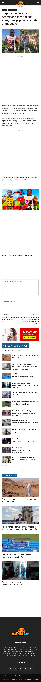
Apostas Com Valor (33, 676)
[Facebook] (10, 669)
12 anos (9, 255)
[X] (26, 669)
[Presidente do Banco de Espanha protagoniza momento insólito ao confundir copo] (6, 413)
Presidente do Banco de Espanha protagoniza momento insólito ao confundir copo (23, 413)
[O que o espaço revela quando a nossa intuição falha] (6, 357)
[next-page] (6, 466)
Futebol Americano (18, 255)
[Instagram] (15, 669)
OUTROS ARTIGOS (11, 350)
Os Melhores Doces (8, 676)
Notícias (10, 10)
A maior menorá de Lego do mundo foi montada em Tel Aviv (11, 319)
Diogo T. (6, 27)
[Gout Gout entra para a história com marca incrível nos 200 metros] (6, 376)
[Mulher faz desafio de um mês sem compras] (6, 431)
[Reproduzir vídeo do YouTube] (20, 199)
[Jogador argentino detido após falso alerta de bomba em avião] (6, 394)
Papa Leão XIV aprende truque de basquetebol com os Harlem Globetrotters (23, 450)
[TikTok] (20, 669)
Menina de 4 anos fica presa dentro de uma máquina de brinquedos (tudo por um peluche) (30, 320)
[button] (3, 2)
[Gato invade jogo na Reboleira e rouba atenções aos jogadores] (6, 404)
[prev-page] (3, 466)
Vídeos (15, 10)
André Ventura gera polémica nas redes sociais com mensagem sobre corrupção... (20, 528)
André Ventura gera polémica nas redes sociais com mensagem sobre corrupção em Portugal (24, 367)
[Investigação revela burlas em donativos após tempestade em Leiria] (6, 422)
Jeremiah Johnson (29, 255)
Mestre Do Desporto (20, 676)
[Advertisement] (20, 80)
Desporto (4, 10)
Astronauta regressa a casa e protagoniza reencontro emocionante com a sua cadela (25, 385)
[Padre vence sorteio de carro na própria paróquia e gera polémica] (6, 459)
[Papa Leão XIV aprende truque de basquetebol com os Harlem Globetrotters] (6, 450)
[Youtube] (31, 669)
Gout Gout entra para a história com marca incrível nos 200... (17, 555)
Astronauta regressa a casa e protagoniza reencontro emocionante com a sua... (20, 583)
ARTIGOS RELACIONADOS (15, 346)
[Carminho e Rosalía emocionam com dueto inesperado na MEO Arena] (6, 441)
